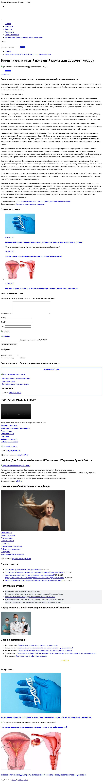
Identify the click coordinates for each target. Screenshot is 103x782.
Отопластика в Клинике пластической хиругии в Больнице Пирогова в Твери (34, 572)
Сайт (2, 326)
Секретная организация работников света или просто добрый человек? (46, 648)
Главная (8, 24)
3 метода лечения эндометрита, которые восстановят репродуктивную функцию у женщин (41, 288)
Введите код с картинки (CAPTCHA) (33, 340)
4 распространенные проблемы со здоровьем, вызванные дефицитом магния (34, 578)
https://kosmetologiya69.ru (21, 559)
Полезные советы (12, 35)
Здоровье (8, 29)
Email (3, 322)
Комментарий (6, 313)
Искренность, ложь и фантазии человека (31, 656)
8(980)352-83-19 (15, 393)
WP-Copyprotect (23, 780)
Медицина (9, 26)
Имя (3, 318)
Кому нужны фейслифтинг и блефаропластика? (23, 570)
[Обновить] (5, 336)
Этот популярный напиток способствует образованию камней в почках (44, 201)
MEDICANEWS (6, 11)
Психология (9, 32)
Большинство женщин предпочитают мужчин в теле (38, 645)
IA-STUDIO (65, 660)
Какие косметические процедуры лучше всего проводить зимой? (30, 575)
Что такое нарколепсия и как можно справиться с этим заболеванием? (33, 256)
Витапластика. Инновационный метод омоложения (24, 37)
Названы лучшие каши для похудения (30, 204)
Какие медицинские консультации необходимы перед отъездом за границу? (34, 580)
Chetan (14, 780)
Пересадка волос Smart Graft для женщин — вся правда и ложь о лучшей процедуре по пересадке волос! (56, 653)
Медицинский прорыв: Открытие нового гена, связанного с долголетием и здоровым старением (43, 242)
